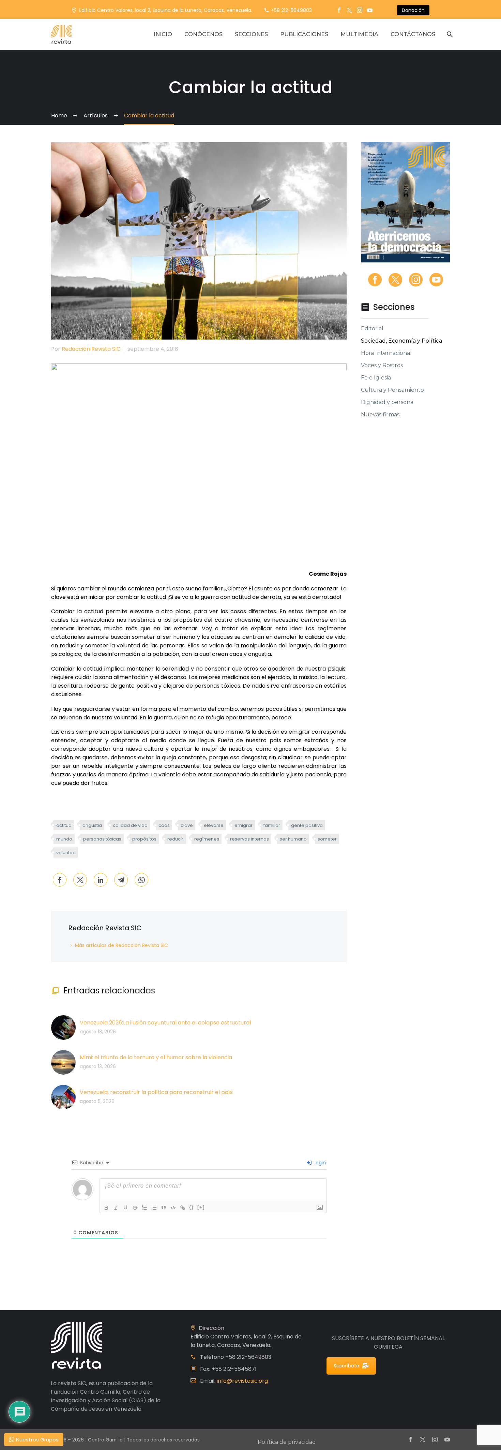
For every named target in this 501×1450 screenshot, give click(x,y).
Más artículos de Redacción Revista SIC (121, 945)
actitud (64, 825)
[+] (201, 1207)
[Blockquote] (163, 1208)
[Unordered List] (154, 1208)
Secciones (251, 34)
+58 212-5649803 (291, 10)
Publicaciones (304, 34)
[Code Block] (173, 1208)
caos (164, 825)
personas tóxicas (102, 839)
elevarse (214, 825)
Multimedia (359, 34)
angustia (92, 825)
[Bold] (106, 1208)
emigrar (243, 825)
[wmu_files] (320, 1207)
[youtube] (436, 280)
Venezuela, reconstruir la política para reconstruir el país (156, 1092)
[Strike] (135, 1208)
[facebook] (375, 280)
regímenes (206, 839)
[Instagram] (359, 10)
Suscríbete (346, 1365)
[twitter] (395, 280)
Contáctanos (413, 34)
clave (187, 825)
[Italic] (116, 1208)
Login (319, 1162)
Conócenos (203, 34)
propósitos (144, 839)
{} (191, 1207)
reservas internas (249, 839)
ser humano (293, 839)
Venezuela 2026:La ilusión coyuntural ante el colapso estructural (165, 1023)
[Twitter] (349, 10)
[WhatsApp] (141, 880)
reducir (175, 839)
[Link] (182, 1208)
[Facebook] (339, 10)
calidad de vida (130, 825)
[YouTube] (370, 10)
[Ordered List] (144, 1208)
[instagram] (416, 280)
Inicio (163, 34)
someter (327, 839)
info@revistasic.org (242, 1381)
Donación (413, 10)
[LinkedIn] (100, 880)
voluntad (66, 852)
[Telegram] (121, 880)
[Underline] (125, 1208)
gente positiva (307, 825)
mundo (64, 839)
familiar (271, 825)
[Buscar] (449, 34)
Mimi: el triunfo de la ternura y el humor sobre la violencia (156, 1057)
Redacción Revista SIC (91, 349)
